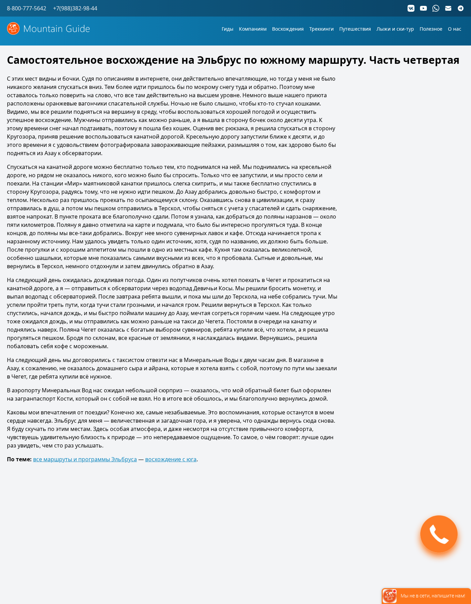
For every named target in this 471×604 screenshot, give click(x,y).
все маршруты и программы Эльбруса (85, 459)
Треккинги (321, 29)
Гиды (227, 29)
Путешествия (355, 29)
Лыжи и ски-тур (395, 29)
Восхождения (288, 29)
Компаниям (253, 29)
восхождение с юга (171, 459)
